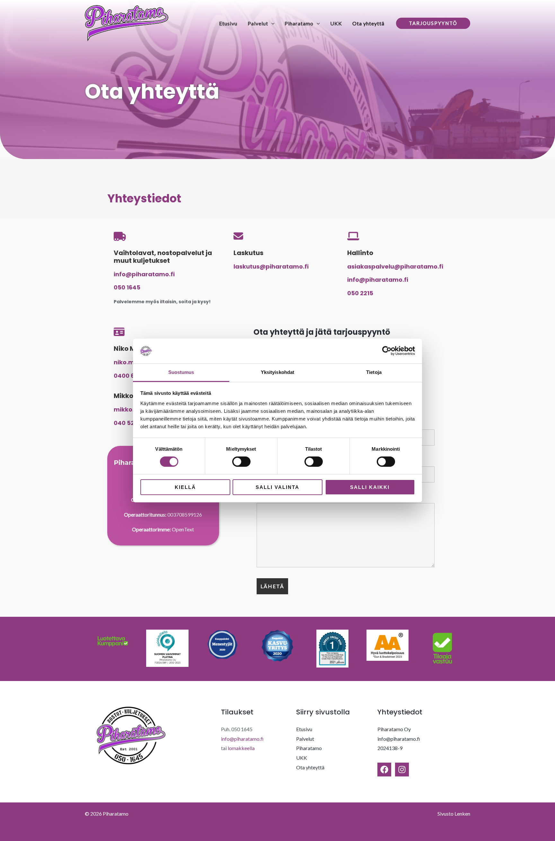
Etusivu (228, 23)
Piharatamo (299, 23)
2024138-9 (389, 748)
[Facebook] (384, 769)
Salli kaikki (370, 487)
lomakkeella (241, 748)
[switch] (241, 461)
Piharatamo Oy (394, 729)
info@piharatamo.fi (242, 739)
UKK (336, 23)
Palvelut (258, 23)
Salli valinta (277, 487)
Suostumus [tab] (181, 372)
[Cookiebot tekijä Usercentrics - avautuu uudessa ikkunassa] (387, 351)
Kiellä (185, 487)
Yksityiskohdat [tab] (277, 372)
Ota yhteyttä (368, 23)
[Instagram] (402, 769)
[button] (271, 23)
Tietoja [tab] (374, 372)
